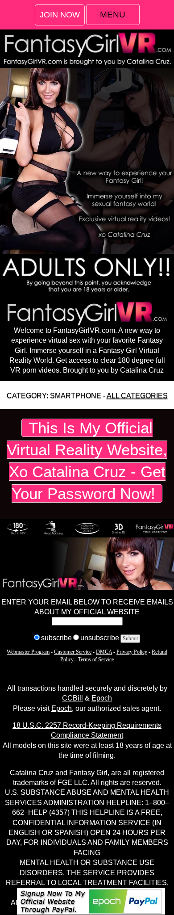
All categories (137, 395)
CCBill (72, 698)
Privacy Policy (131, 652)
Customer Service (72, 652)
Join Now (60, 14)
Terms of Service (96, 659)
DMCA (104, 652)
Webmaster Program (28, 652)
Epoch (101, 698)
